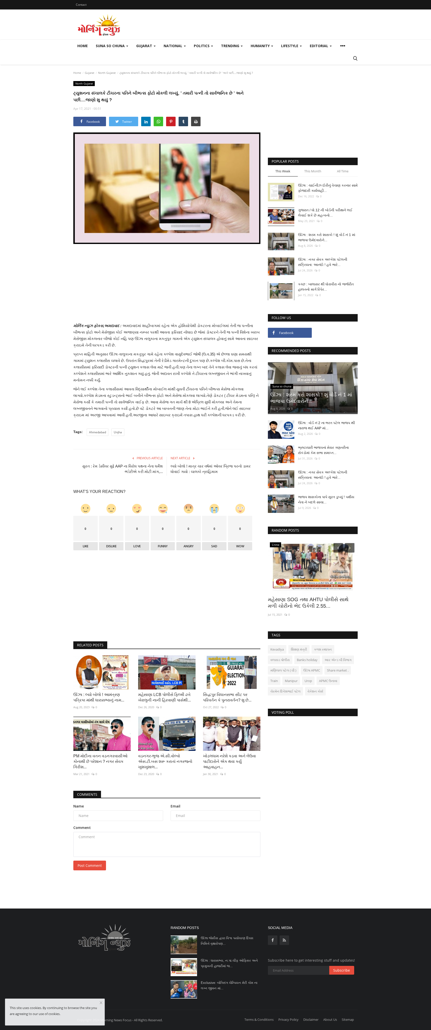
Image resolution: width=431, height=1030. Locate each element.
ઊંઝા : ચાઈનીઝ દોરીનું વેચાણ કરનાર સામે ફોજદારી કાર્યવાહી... (328, 188)
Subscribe (341, 970)
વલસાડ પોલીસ (280, 660)
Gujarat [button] (144, 45)
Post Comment (90, 865)
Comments (87, 794)
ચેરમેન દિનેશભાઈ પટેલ (285, 691)
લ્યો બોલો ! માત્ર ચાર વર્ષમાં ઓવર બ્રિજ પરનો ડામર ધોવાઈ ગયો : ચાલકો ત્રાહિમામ (211, 469)
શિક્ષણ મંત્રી (299, 649)
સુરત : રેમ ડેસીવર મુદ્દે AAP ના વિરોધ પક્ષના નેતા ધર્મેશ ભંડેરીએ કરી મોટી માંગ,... (122, 469)
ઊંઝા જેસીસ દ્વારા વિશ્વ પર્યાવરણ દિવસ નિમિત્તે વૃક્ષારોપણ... (227, 940)
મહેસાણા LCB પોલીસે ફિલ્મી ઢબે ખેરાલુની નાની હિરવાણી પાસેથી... (164, 697)
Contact (81, 4)
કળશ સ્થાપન (323, 649)
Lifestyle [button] (290, 45)
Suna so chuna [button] (111, 45)
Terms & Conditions (259, 1019)
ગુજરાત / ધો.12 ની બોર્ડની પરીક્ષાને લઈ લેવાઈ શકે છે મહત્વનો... (325, 212)
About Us (330, 1019)
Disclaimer (311, 1019)
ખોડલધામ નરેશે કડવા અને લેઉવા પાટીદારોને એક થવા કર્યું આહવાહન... (229, 761)
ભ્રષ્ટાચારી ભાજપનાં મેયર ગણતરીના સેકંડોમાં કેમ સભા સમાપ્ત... (323, 450)
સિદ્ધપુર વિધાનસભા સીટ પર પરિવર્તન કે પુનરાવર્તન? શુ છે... (227, 697)
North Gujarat (107, 73)
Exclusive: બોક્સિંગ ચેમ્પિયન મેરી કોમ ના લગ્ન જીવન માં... (229, 985)
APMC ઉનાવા (328, 681)
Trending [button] (230, 45)
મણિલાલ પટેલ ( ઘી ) (283, 670)
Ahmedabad (97, 432)
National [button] (173, 45)
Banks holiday (307, 660)
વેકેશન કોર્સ (315, 691)
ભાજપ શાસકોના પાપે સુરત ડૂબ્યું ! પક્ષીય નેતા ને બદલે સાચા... (326, 499)
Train (274, 681)
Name (78, 806)
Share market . (337, 670)
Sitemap (348, 1019)
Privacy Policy (288, 1019)
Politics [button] (202, 45)
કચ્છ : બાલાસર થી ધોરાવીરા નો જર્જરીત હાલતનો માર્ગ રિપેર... (326, 286)
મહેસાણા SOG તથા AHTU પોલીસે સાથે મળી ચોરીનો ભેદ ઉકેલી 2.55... (308, 603)
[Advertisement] (166, 288)
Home (82, 45)
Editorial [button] (319, 45)
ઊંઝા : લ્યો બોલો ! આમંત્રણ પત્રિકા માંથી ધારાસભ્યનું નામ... (98, 697)
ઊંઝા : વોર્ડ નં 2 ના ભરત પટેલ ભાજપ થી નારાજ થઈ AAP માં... (326, 425)
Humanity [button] (261, 45)
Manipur (291, 681)
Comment (82, 827)
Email (175, 806)
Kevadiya (277, 649)
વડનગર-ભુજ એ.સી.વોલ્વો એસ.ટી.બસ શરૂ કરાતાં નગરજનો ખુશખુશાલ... (165, 761)
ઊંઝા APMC (311, 670)
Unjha (118, 432)
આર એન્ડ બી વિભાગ (337, 660)
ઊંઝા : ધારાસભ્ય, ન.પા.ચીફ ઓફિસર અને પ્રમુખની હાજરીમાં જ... (229, 963)
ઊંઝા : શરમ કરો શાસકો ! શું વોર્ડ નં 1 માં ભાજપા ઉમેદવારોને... (326, 237)
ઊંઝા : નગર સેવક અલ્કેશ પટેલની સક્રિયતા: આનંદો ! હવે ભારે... (322, 262)
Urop (308, 681)
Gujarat (89, 73)
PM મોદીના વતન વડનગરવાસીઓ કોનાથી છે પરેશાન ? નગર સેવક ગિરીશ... (100, 761)
